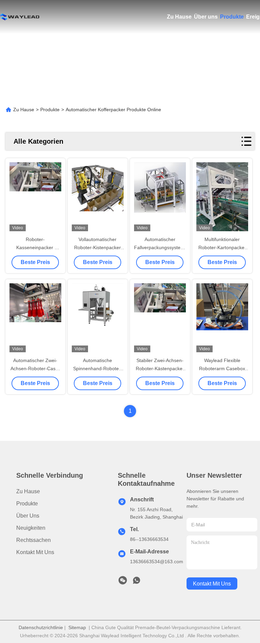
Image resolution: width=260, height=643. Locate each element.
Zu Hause (179, 17)
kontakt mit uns (212, 584)
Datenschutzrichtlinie (41, 627)
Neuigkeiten (30, 528)
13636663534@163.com (156, 561)
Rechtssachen (33, 540)
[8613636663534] (136, 582)
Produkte (232, 17)
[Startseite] (20, 17)
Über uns (206, 17)
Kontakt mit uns (35, 552)
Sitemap (77, 627)
